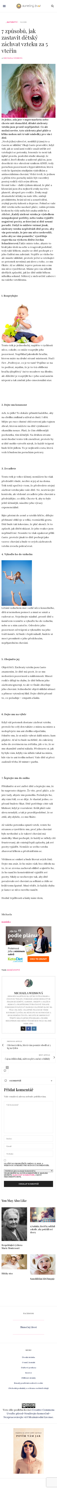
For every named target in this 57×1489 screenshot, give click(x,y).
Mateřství (12, 22)
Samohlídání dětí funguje (42, 1278)
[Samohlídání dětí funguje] (43, 1264)
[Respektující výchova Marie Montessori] (14, 1224)
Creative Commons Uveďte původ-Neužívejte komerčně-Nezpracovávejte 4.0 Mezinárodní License (28, 1413)
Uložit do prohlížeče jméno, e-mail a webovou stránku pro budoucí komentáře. (26, 1164)
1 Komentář (15, 1081)
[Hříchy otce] (14, 1261)
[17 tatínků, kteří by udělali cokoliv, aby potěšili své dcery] (43, 1214)
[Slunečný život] (28, 6)
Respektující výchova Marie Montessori (12, 1247)
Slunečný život (28, 1327)
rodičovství (13, 970)
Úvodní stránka (28, 1357)
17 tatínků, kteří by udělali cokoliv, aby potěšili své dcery (42, 1229)
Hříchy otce (7, 1273)
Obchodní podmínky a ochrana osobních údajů (28, 1388)
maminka (6, 921)
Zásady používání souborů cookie (28, 1383)
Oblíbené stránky (28, 1378)
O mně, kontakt (28, 1362)
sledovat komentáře (23, 1175)
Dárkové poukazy (28, 1367)
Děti (4, 22)
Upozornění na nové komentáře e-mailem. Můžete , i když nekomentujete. (26, 1175)
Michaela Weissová (13, 58)
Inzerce (28, 1373)
